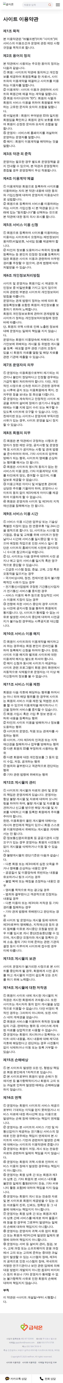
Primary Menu (58, 5)
